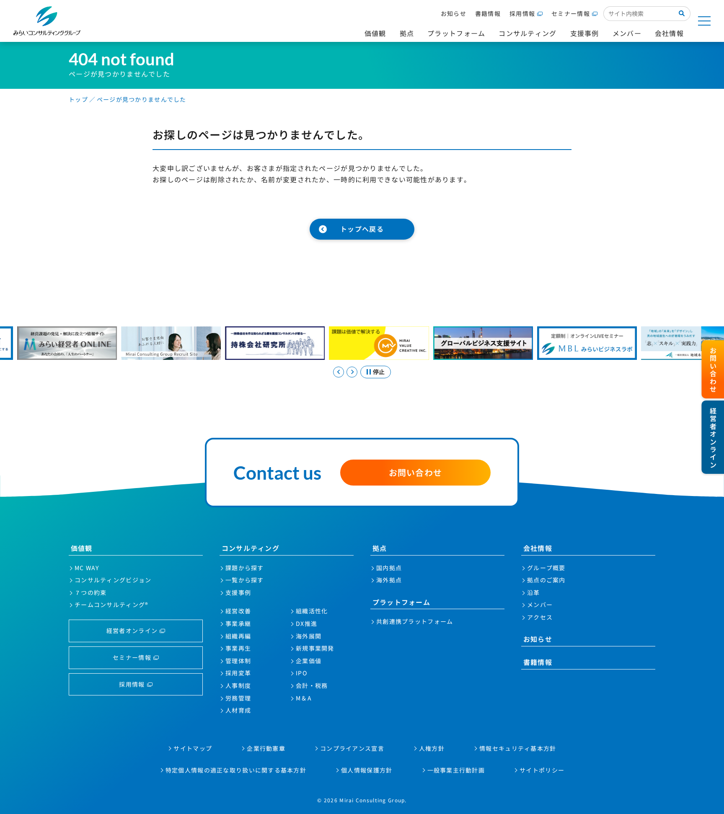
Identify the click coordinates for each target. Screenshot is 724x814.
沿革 (533, 592)
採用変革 (238, 673)
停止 (379, 371)
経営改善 (238, 611)
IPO (301, 673)
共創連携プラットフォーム (414, 621)
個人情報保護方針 (366, 770)
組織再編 (238, 636)
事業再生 (238, 648)
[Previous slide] (338, 372)
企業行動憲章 (266, 748)
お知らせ (453, 13)
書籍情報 (488, 13)
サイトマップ (192, 748)
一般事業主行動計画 (456, 770)
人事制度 (238, 685)
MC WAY (87, 567)
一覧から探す (244, 580)
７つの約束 (90, 592)
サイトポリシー (542, 770)
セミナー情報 (570, 13)
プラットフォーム (401, 602)
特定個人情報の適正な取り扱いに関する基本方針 (235, 770)
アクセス (540, 617)
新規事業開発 (315, 648)
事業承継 (238, 623)
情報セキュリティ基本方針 (517, 748)
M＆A (304, 698)
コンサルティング (250, 548)
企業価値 (308, 660)
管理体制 (238, 660)
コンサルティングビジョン (113, 580)
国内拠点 (389, 567)
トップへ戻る (362, 229)
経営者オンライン (132, 630)
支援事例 (238, 592)
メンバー (540, 604)
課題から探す (244, 567)
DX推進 (306, 623)
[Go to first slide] (351, 372)
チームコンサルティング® (111, 604)
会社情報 (537, 548)
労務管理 (238, 698)
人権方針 (432, 748)
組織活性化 (312, 611)
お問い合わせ (415, 472)
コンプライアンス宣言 (352, 748)
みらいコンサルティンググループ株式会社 (46, 21)
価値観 (82, 548)
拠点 (379, 548)
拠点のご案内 (546, 580)
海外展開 (308, 636)
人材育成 (238, 710)
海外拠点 (389, 580)
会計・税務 (312, 685)
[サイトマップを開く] (704, 20)
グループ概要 (546, 567)
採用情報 (522, 13)
